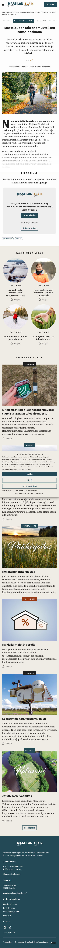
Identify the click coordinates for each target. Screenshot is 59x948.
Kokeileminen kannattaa (18, 572)
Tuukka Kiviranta (42, 66)
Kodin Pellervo (9, 908)
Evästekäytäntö (7, 490)
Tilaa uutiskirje (9, 932)
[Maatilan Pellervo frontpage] (15, 4)
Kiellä (29, 480)
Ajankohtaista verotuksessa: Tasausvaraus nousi (15, 293)
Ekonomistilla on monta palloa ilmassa (15, 337)
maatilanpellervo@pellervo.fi (15, 893)
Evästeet (29, 942)
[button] (4, 4)
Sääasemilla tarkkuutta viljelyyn (24, 719)
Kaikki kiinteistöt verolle (18, 645)
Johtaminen (23, 12)
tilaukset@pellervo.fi (11, 874)
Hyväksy (29, 474)
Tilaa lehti (50, 4)
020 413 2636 (8, 866)
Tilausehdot (8, 942)
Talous (19, 239)
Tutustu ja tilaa (29, 215)
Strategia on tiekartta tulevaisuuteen (43, 337)
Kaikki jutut (29, 827)
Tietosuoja (19, 942)
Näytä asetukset (29, 486)
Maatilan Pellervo (9, 12)
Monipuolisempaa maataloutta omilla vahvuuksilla (43, 293)
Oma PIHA (7, 915)
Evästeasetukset (41, 942)
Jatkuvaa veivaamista (17, 796)
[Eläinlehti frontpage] (28, 4)
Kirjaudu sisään (29, 228)
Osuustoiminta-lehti (11, 911)
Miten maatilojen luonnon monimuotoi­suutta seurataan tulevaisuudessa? (28, 411)
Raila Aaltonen (21, 66)
